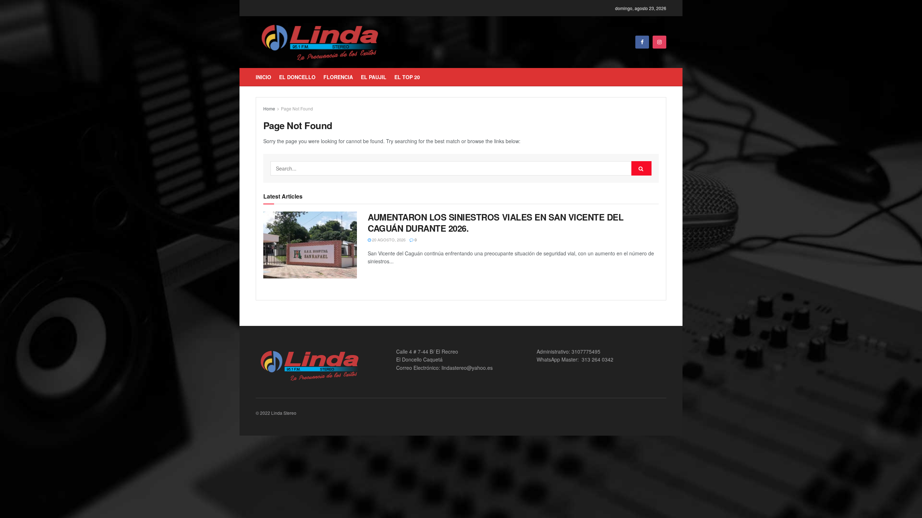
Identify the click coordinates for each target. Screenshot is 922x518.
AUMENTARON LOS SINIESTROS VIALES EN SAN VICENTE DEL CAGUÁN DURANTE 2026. (496, 222)
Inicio (263, 77)
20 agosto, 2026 (388, 239)
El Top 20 (407, 77)
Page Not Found (297, 108)
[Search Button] (641, 168)
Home (269, 108)
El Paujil (373, 77)
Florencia (338, 77)
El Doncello (297, 77)
